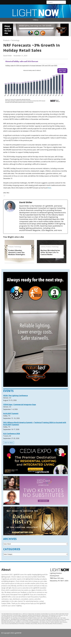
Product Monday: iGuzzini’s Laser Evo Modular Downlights (16, 252)
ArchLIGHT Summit (10, 413)
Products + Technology (11, 40)
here (49, 188)
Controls (43, 247)
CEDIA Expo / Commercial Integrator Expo (19, 404)
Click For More (8, 442)
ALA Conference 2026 (11, 434)
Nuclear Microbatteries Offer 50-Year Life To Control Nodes (50, 252)
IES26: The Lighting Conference (15, 395)
